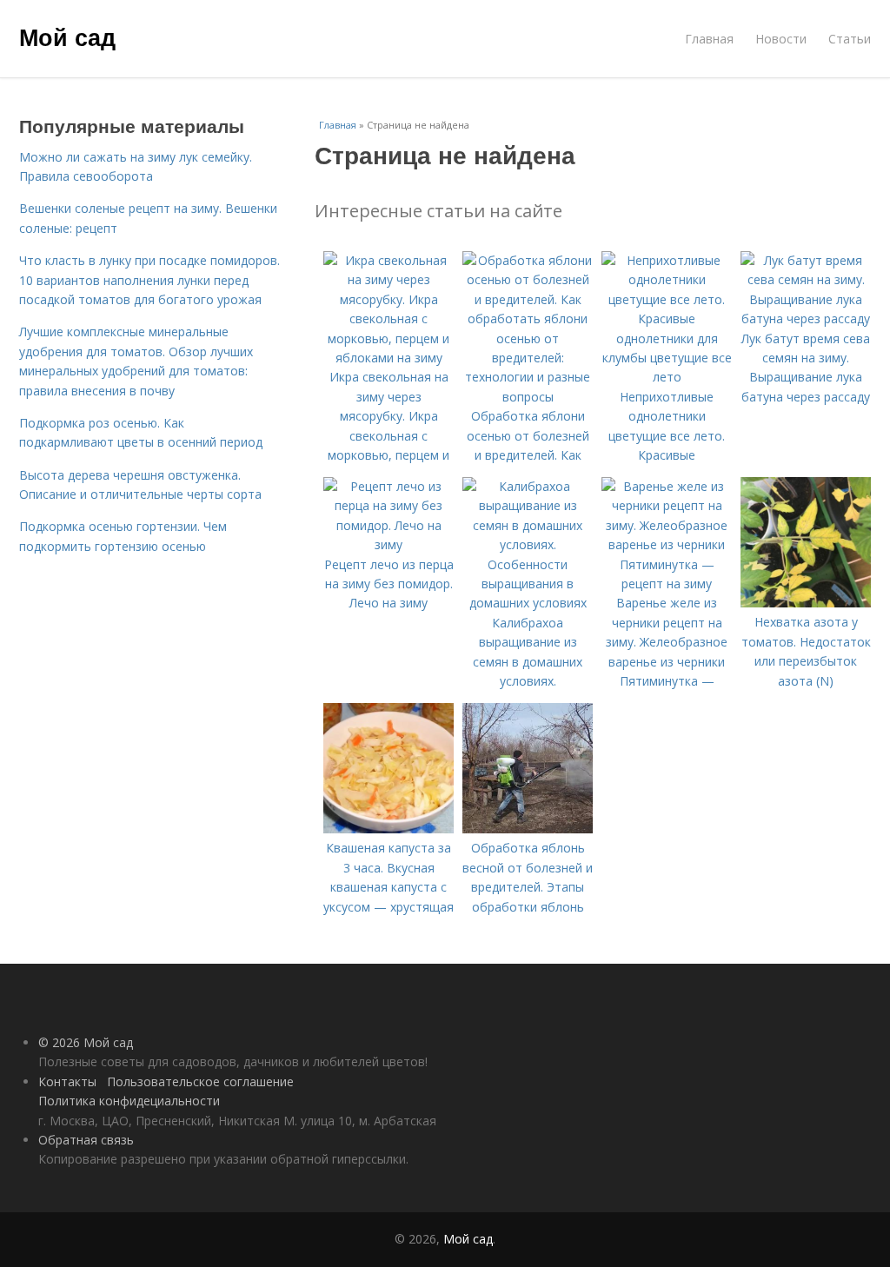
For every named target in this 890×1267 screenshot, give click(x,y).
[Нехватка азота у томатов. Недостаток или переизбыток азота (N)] (806, 602)
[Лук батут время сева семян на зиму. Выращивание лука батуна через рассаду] (806, 318)
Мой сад (67, 36)
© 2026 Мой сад (85, 1042)
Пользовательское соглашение (200, 1081)
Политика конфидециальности (129, 1100)
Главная (709, 38)
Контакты (67, 1081)
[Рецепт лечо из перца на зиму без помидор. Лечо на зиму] (388, 544)
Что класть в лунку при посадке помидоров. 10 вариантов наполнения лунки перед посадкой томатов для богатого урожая (149, 280)
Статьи (849, 38)
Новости (781, 38)
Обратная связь (86, 1139)
